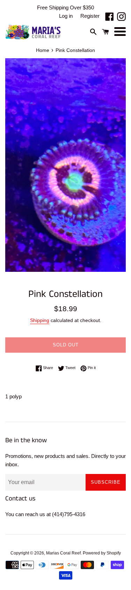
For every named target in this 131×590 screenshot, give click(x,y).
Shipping (39, 320)
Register (90, 16)
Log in (66, 16)
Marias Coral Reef (63, 553)
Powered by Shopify (102, 553)
